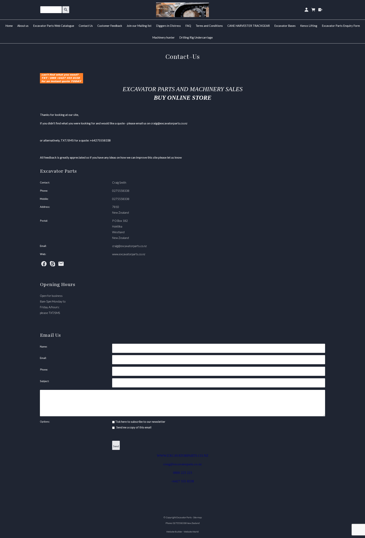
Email (43, 245)
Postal (43, 220)
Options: (45, 421)
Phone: (44, 369)
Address (44, 206)
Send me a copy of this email (133, 427)
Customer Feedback (109, 25)
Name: (43, 346)
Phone (43, 190)
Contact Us (86, 25)
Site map (197, 517)
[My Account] (306, 10)
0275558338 (120, 190)
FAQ (188, 25)
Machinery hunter (163, 37)
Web (42, 254)
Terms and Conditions (209, 25)
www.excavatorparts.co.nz (128, 254)
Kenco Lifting (308, 25)
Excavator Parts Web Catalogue (53, 25)
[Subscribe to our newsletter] (61, 264)
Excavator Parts (184, 517)
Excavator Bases (285, 25)
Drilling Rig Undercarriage (196, 37)
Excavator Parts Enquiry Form (341, 25)
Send (116, 446)
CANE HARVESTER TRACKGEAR (248, 25)
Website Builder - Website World (182, 531)
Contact (44, 182)
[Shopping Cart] (313, 10)
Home (9, 25)
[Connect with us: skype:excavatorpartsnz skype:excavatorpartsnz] (52, 264)
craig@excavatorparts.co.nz (129, 246)
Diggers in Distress (168, 25)
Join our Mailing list (139, 25)
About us (23, 25)
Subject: (44, 381)
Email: (43, 357)
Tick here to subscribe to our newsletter (140, 421)
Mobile (44, 198)
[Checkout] (320, 10)
